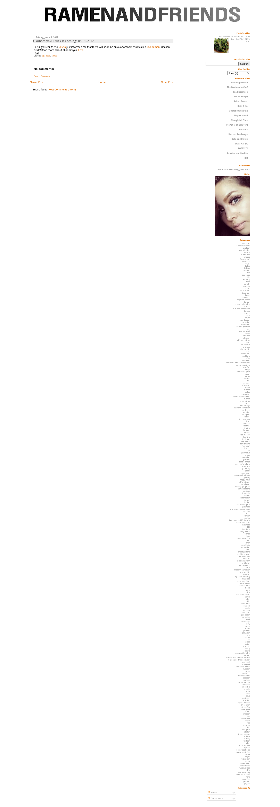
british (247, 302)
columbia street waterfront (238, 363)
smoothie (246, 687)
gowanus (246, 466)
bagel (247, 264)
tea (248, 723)
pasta (247, 626)
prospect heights (242, 653)
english (246, 412)
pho (248, 635)
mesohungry (244, 556)
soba (248, 691)
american (246, 243)
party (248, 624)
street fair (245, 707)
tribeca (247, 736)
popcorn (246, 646)
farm (248, 421)
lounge (247, 534)
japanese (45, 55)
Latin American (243, 522)
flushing (246, 437)
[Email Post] (36, 53)
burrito (247, 313)
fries (248, 450)
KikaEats (243, 129)
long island (245, 531)
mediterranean (243, 554)
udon (248, 743)
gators (247, 455)
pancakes (246, 617)
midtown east (244, 565)
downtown (245, 394)
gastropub (245, 453)
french (247, 448)
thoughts (246, 729)
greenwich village (242, 475)
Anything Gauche (239, 82)
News (54, 55)
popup (247, 648)
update (247, 747)
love (248, 536)
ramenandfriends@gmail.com (233, 169)
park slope (245, 621)
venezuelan (245, 763)
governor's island (242, 464)
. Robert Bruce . (240, 101)
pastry (247, 628)
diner (247, 387)
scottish (246, 678)
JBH (246, 158)
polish (247, 644)
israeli (247, 500)
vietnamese (245, 765)
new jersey (245, 583)
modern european (242, 570)
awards (247, 257)
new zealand (244, 585)
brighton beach (243, 300)
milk (248, 567)
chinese (246, 347)
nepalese (246, 579)
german (246, 459)
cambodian (245, 320)
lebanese (246, 525)
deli (248, 381)
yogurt (247, 783)
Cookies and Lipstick (237, 153)
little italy (245, 529)
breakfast (246, 297)
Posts (213, 792)
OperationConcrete (238, 111)
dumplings (245, 401)
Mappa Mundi (241, 115)
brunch (247, 306)
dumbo (247, 399)
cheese (247, 333)
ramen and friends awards (238, 657)
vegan (247, 756)
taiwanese (245, 718)
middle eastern (243, 561)
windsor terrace (243, 774)
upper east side (243, 750)
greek (247, 471)
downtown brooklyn (241, 396)
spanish (246, 700)
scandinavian (244, 675)
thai (248, 727)
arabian (246, 248)
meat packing (244, 552)
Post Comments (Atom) (62, 89)
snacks (247, 689)
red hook (246, 662)
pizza (247, 642)
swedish (246, 714)
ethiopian (246, 414)
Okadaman (153, 46)
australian (245, 255)
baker (247, 266)
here (80, 50)
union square (244, 745)
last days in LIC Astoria (239, 520)
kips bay (246, 511)
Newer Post (36, 82)
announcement (243, 246)
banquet (246, 270)
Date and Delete (240, 139)
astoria (247, 252)
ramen (247, 655)
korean (247, 516)
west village (244, 768)
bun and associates (241, 309)
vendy (247, 761)
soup (248, 696)
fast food (246, 423)
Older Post (167, 82)
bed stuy (246, 279)
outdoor (246, 610)
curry (247, 376)
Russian (246, 669)
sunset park (244, 709)
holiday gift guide (242, 486)
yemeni (246, 781)
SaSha (62, 46)
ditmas (247, 390)
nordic (247, 597)
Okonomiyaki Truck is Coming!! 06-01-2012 (63, 41)
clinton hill (245, 349)
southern (246, 698)
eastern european (242, 408)
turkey (247, 738)
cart (248, 329)
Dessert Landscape (238, 134)
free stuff (246, 446)
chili (248, 342)
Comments (216, 798)
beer (248, 282)
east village (245, 405)
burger (247, 311)
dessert (247, 383)
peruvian (246, 633)
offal (248, 601)
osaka (247, 608)
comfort (246, 367)
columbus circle (243, 365)
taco (248, 716)
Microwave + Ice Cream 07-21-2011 (234, 36)
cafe (248, 315)
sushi (247, 711)
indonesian (245, 498)
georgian (246, 457)
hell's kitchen (244, 482)
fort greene (245, 444)
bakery (247, 268)
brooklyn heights (242, 304)
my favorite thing (242, 576)
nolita (247, 592)
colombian (245, 360)
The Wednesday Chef (237, 87)
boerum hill (244, 291)
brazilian (246, 293)
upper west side (243, 752)
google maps (244, 462)
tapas (247, 720)
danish (247, 378)
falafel (247, 417)
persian (246, 630)
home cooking (244, 489)
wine (248, 777)
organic (247, 606)
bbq (248, 277)
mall (248, 549)
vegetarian (245, 759)
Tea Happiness (240, 92)
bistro (247, 288)
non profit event (243, 594)
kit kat (247, 513)
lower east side (243, 538)
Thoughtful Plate (239, 120)
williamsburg (244, 772)
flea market (245, 435)
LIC (248, 527)
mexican (246, 558)
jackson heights (243, 504)
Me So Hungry (241, 97)
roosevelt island (243, 666)
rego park (246, 664)
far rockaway (244, 419)
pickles (247, 637)
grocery (247, 477)
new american (243, 581)
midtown (246, 563)
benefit (247, 284)
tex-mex (246, 725)
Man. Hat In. (241, 144)
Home (102, 82)
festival (247, 426)
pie (248, 639)
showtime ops (244, 682)
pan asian (245, 615)
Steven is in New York (237, 125)
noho (248, 590)
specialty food (244, 702)
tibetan (247, 732)
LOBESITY (243, 148)
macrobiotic (245, 545)
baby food (246, 261)
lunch (247, 543)
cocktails (246, 356)
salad (247, 671)
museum (246, 574)
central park (244, 331)
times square (244, 734)
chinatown (245, 345)
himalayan (245, 484)
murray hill (245, 572)
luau (248, 540)
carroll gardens (243, 327)
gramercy (246, 468)
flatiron (247, 432)
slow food (246, 684)
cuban (247, 374)
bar (248, 273)
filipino (247, 428)
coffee (247, 358)
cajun (247, 318)
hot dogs (246, 491)
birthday (246, 286)
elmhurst (246, 410)
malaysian (245, 547)
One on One (244, 603)
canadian (246, 322)
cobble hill (245, 354)
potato (247, 651)
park (248, 619)
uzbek (247, 754)
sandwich (246, 673)
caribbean (245, 324)
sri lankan (245, 705)
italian (247, 502)
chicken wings (243, 340)
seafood (246, 680)
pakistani (246, 612)
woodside (246, 779)
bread (247, 295)
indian (247, 495)
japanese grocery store (240, 509)
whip (248, 770)
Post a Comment (42, 76)
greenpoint (245, 473)
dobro (247, 392)
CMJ (248, 351)
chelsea (246, 336)
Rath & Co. (243, 106)
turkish (247, 741)
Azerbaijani (245, 259)
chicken (246, 338)
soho (248, 693)
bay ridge (246, 275)
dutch (247, 403)
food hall (246, 439)
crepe (247, 369)
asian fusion (244, 250)
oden (248, 599)
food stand (245, 441)
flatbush (246, 430)
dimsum (246, 385)
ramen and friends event (239, 660)
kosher (247, 518)
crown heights (243, 372)
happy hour (245, 480)
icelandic (246, 493)
